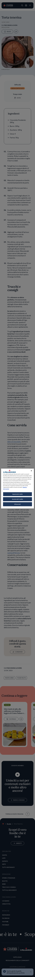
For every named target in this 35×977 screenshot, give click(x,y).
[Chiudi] (31, 471)
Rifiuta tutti (17, 504)
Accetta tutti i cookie (17, 499)
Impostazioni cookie (17, 494)
